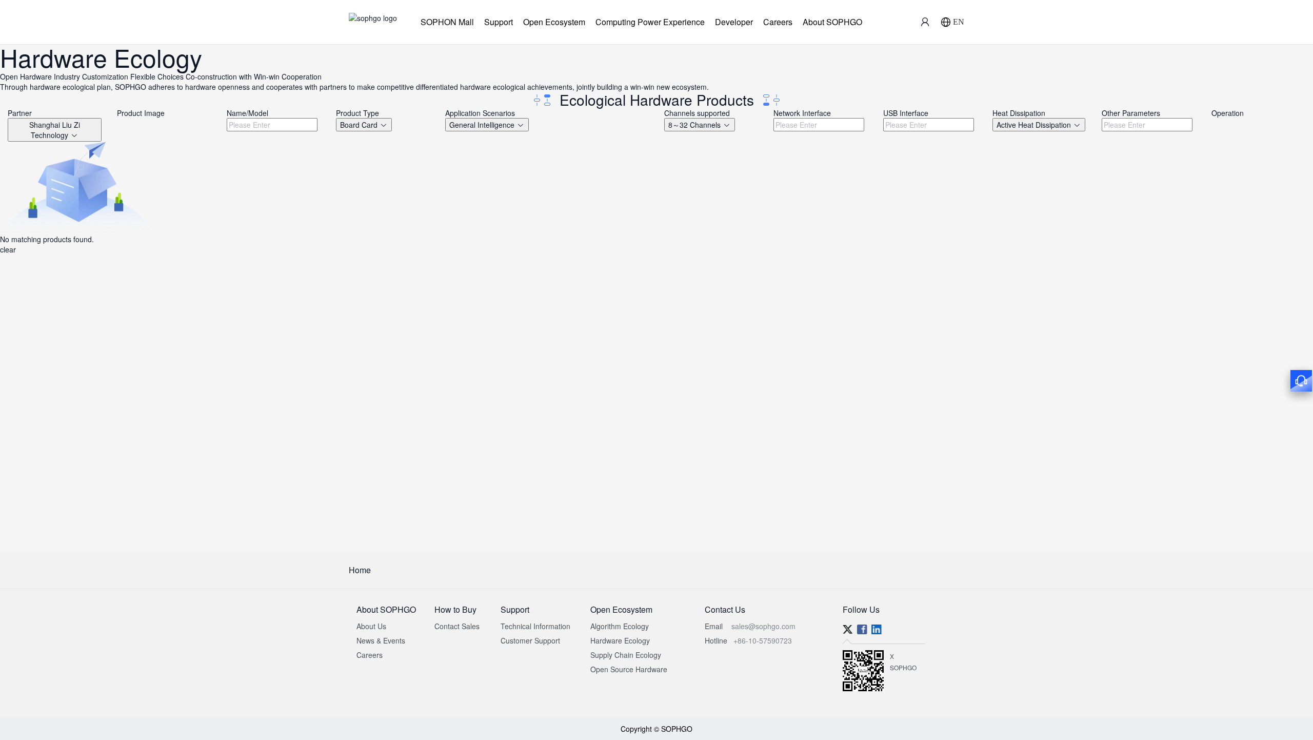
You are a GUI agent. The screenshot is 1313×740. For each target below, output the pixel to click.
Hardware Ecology (620, 640)
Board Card (360, 125)
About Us (371, 626)
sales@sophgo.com (763, 626)
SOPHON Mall (447, 22)
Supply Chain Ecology (625, 655)
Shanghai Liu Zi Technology (54, 130)
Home (360, 570)
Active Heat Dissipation (1035, 125)
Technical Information (535, 626)
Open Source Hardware (628, 669)
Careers (777, 22)
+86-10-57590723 (762, 640)
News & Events (380, 640)
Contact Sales (457, 626)
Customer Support (530, 640)
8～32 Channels (695, 125)
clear (8, 249)
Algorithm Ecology (619, 626)
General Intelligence (482, 125)
